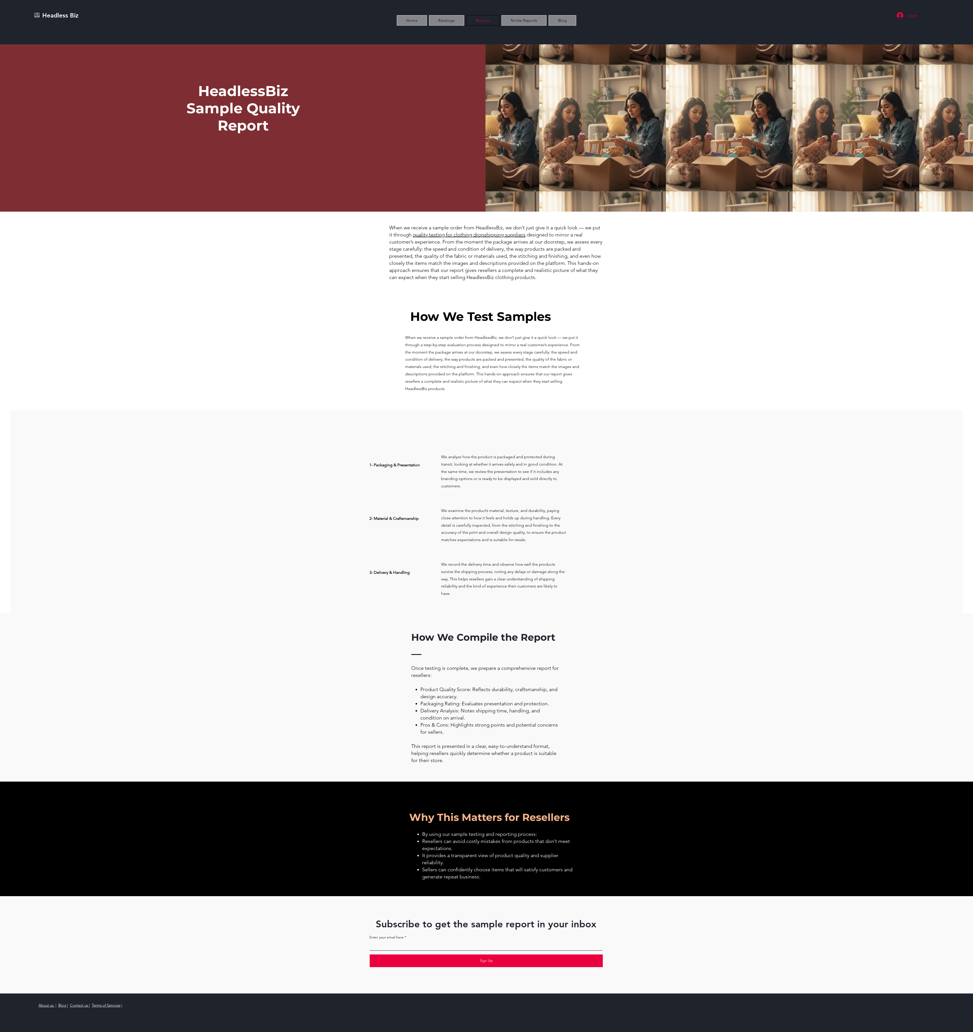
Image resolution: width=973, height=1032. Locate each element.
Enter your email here (386, 937)
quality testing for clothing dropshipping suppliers (469, 235)
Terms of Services (106, 1005)
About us (46, 1005)
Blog (62, 1005)
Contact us (79, 1005)
